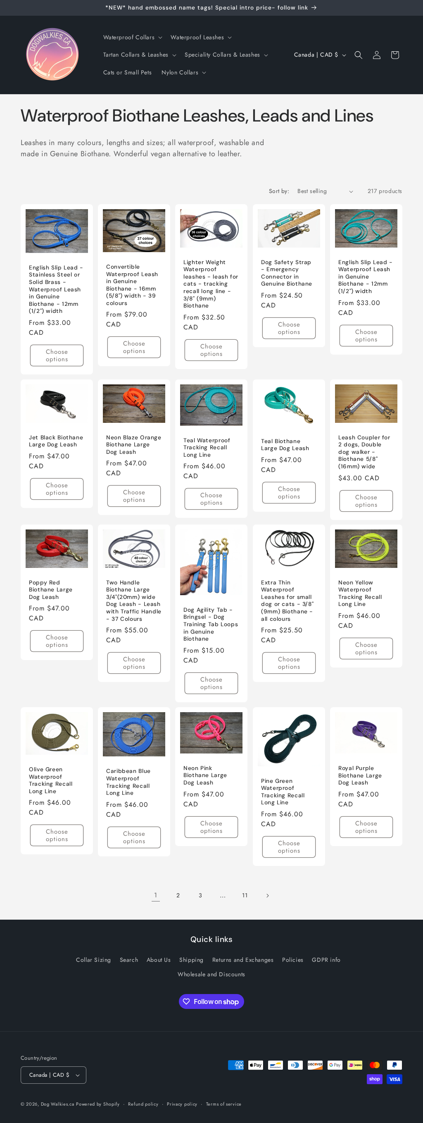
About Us (159, 960)
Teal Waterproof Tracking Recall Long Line (206, 447)
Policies (293, 960)
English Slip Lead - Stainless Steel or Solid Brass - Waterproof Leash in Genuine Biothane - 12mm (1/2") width (56, 289)
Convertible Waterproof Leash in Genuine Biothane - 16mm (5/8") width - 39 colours (132, 285)
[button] (132, 37)
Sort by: (279, 191)
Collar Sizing (93, 960)
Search (129, 960)
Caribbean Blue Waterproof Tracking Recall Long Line (128, 782)
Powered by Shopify (98, 1104)
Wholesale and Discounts (211, 974)
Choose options (57, 355)
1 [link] (155, 895)
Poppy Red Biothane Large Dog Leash (51, 590)
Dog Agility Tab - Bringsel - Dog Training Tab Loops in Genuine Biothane (210, 624)
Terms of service (224, 1104)
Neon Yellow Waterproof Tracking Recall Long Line (360, 593)
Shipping (191, 960)
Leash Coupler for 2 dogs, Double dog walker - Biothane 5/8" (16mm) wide (364, 452)
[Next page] (267, 896)
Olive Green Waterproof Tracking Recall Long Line (50, 780)
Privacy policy (182, 1104)
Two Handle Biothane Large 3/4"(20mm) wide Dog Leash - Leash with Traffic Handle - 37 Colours (134, 600)
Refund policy (143, 1104)
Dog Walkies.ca (57, 1104)
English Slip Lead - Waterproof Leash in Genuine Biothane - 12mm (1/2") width (365, 277)
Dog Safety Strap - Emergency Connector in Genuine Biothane (286, 273)
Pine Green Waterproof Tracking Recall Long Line (282, 791)
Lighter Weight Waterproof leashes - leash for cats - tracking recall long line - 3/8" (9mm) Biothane (210, 284)
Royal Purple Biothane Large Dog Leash (360, 775)
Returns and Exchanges (243, 960)
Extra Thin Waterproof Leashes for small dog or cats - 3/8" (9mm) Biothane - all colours (287, 600)
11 (244, 895)
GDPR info (326, 960)
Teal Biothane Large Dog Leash (285, 444)
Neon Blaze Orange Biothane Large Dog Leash (134, 444)
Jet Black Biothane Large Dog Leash (56, 441)
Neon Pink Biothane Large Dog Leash (205, 775)
